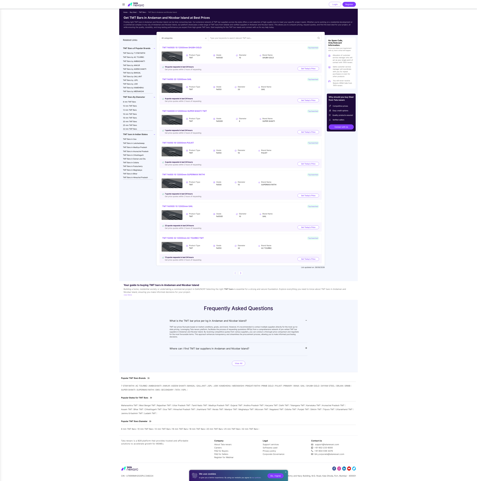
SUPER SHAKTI (128, 389)
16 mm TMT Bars (130, 114)
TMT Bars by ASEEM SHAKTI (134, 69)
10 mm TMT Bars (130, 106)
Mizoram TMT (261, 409)
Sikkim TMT (315, 409)
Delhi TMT (284, 405)
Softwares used (270, 447)
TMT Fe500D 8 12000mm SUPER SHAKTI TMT (184, 111)
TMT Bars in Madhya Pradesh (135, 147)
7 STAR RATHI (127, 386)
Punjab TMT (303, 409)
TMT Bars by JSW (130, 84)
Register (349, 4)
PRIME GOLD (267, 386)
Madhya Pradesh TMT (219, 405)
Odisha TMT (290, 409)
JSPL (209, 386)
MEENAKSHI (238, 386)
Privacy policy (269, 451)
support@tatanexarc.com (327, 444)
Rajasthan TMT (164, 405)
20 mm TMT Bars (130, 121)
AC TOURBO (141, 386)
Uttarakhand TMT (344, 409)
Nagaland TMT (276, 409)
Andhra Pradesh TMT (254, 405)
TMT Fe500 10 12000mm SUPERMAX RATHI (183, 174)
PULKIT (278, 386)
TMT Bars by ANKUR (131, 65)
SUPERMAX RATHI (145, 389)
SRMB (347, 386)
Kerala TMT (218, 409)
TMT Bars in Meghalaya (132, 170)
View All (238, 363)
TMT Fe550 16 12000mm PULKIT (178, 142)
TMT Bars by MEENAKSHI (133, 91)
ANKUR (166, 386)
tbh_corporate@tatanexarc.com (329, 454)
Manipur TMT (231, 409)
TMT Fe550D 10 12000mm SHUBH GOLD (182, 47)
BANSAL (191, 386)
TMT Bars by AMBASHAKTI (134, 61)
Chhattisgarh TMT (153, 409)
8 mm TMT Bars (129, 102)
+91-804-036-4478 (323, 451)
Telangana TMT (297, 405)
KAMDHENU (225, 386)
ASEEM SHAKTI (178, 386)
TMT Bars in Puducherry (133, 166)
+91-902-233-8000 (323, 447)
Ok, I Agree (275, 476)
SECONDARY (167, 389)
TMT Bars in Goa (129, 139)
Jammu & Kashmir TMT (132, 413)
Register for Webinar (224, 457)
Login (335, 4)
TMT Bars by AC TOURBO (133, 57)
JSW (216, 386)
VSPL (183, 389)
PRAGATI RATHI (252, 386)
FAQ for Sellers (221, 454)
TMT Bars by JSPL (130, 80)
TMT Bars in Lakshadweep (134, 143)
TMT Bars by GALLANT (132, 76)
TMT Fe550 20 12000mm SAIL (177, 79)
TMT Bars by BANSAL (132, 73)
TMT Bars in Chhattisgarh (133, 155)
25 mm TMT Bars (130, 125)
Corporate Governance (273, 454)
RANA (296, 386)
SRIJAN (339, 386)
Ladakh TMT (150, 413)
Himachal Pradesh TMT (184, 409)
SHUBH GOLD (312, 386)
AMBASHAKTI (155, 386)
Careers (218, 447)
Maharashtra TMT (129, 405)
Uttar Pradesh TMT (181, 405)
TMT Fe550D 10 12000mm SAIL (177, 206)
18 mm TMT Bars (130, 118)
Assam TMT (126, 409)
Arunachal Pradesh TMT (333, 405)
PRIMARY (287, 386)
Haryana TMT (271, 405)
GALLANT (201, 386)
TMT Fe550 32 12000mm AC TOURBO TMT (183, 238)
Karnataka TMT (313, 405)
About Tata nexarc (223, 444)
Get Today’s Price (308, 68)
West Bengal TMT (147, 405)
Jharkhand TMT (204, 409)
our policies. (256, 478)
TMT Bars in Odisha (131, 162)
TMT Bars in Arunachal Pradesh (135, 151)
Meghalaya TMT (246, 409)
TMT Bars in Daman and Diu (134, 159)
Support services (271, 444)
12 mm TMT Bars (130, 110)
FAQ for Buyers (221, 451)
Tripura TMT (328, 409)
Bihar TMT (138, 409)
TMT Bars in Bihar (130, 174)
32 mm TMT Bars (130, 129)
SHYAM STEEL (328, 386)
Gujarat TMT (236, 405)
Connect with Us (341, 127)
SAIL (303, 386)
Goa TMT (167, 409)
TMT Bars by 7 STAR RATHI (134, 53)
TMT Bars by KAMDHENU (133, 88)
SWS (157, 389)
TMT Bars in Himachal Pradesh (135, 177)
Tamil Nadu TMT (199, 405)
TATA (177, 389)
